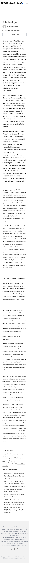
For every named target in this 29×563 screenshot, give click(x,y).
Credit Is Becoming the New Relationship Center (14, 496)
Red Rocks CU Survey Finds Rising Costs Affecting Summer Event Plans (14, 476)
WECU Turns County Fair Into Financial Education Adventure (14, 482)
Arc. (12, 557)
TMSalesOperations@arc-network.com (13, 462)
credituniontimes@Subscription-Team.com (14, 546)
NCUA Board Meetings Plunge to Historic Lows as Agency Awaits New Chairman (14, 489)
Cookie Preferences (21, 558)
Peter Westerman (13, 26)
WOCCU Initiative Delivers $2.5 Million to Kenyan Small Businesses (13, 510)
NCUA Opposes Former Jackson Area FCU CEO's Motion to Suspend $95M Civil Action (14, 502)
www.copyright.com (8, 458)
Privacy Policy (11, 558)
